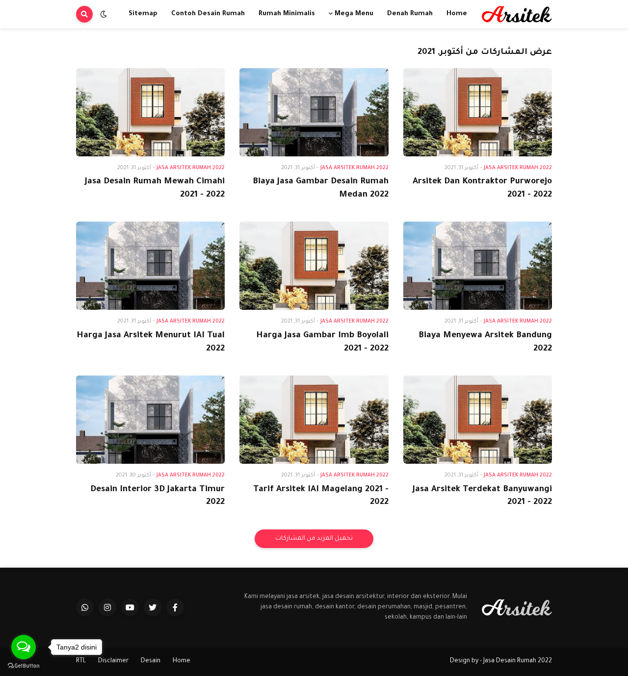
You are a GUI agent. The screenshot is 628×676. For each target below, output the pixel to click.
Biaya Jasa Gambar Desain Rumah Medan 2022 (320, 188)
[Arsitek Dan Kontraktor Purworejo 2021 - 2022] (477, 112)
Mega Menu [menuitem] (354, 14)
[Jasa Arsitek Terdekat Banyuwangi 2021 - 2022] (477, 420)
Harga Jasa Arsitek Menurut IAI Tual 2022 (151, 342)
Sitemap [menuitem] (143, 14)
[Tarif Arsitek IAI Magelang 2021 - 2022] (313, 420)
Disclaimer (113, 661)
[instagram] (107, 607)
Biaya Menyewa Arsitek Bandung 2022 (485, 342)
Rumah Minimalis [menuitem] (287, 14)
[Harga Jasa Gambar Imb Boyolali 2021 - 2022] (313, 266)
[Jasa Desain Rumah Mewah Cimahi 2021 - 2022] (150, 112)
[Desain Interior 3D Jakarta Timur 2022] (150, 420)
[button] (103, 14)
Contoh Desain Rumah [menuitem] (208, 14)
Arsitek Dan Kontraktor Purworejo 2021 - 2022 (482, 188)
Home (181, 661)
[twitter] (152, 607)
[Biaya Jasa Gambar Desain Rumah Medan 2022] (313, 112)
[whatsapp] (85, 607)
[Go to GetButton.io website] (23, 666)
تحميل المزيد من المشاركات (314, 538)
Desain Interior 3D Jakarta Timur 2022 (157, 496)
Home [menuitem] (456, 14)
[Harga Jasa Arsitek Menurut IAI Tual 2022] (150, 266)
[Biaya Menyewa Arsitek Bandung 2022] (477, 266)
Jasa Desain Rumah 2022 (517, 661)
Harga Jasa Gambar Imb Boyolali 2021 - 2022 (322, 342)
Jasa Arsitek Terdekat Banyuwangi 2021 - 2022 (482, 496)
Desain (150, 661)
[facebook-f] (175, 607)
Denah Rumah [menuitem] (410, 14)
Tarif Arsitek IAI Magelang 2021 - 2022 (320, 496)
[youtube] (130, 607)
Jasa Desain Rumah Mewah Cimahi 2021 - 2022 (155, 188)
